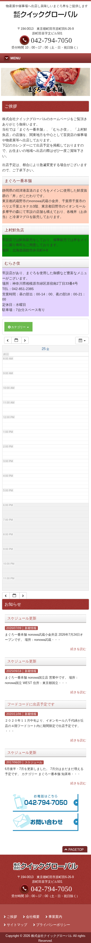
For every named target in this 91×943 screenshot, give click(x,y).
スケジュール (33, 762)
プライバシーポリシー (53, 925)
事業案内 (55, 917)
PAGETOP (76, 849)
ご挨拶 (12, 917)
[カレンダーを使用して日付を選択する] (16, 340)
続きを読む (78, 649)
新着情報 (30, 628)
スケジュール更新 (21, 618)
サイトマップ (17, 925)
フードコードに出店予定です (31, 704)
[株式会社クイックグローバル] (45, 19)
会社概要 (33, 917)
